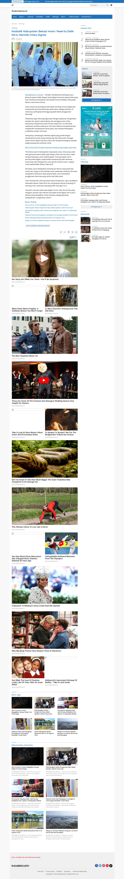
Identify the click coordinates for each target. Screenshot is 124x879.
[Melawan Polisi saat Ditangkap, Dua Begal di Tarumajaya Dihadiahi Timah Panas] (22, 724)
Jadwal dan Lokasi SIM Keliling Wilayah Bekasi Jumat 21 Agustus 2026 (100, 83)
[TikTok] (110, 865)
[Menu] (13, 5)
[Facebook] (96, 865)
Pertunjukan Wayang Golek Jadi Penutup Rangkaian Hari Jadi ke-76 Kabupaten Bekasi (51, 211)
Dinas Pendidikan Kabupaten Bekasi (37, 226)
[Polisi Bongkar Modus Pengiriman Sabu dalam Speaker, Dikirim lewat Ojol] (44, 703)
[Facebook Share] (60, 232)
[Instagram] (103, 865)
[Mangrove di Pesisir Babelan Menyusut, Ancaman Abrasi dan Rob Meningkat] (67, 724)
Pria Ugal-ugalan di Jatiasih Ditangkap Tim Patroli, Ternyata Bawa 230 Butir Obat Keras (102, 238)
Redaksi (59, 871)
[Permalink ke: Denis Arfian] (13, 39)
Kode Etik (40, 871)
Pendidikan (39, 17)
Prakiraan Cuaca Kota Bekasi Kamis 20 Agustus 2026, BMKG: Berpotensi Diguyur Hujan (101, 92)
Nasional (30, 17)
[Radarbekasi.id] (20, 866)
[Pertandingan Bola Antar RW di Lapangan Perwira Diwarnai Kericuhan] (85, 220)
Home (15, 17)
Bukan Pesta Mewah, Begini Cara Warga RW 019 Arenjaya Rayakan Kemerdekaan (98, 61)
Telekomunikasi (74, 17)
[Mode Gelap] (111, 5)
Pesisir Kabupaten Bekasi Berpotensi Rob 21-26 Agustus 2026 (45, 218)
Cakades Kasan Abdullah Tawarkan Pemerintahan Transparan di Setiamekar (98, 54)
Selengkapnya (96, 100)
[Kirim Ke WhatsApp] (76, 232)
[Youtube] (107, 865)
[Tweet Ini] (64, 232)
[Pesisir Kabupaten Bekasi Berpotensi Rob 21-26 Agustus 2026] (44, 724)
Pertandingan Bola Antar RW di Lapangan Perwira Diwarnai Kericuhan (102, 220)
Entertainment (86, 17)
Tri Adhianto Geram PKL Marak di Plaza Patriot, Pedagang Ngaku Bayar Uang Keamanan (102, 229)
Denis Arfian (19, 38)
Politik (48, 17)
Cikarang (14, 28)
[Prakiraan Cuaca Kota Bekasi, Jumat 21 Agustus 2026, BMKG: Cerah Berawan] (87, 75)
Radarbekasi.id (19, 11)
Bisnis (63, 17)
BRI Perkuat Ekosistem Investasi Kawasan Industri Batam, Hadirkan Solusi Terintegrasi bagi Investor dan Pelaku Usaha (98, 47)
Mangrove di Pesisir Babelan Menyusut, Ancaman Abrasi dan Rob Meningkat (49, 220)
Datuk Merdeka (90, 33)
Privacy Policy (50, 871)
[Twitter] (100, 865)
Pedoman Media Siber (80, 871)
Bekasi (21, 17)
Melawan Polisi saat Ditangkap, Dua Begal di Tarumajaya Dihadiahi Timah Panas (51, 215)
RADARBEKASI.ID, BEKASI (34, 95)
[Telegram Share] (72, 232)
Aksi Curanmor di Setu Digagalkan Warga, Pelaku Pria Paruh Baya (46, 205)
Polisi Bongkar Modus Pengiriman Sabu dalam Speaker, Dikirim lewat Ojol (49, 208)
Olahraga (55, 17)
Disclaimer (67, 871)
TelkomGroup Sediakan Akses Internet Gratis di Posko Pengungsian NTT (97, 40)
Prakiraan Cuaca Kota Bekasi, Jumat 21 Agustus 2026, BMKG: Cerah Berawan (101, 75)
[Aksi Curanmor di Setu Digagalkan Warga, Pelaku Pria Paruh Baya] (22, 703)
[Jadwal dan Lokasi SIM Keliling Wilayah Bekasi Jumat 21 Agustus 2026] (87, 84)
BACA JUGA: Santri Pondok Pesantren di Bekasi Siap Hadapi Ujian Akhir (51, 147)
